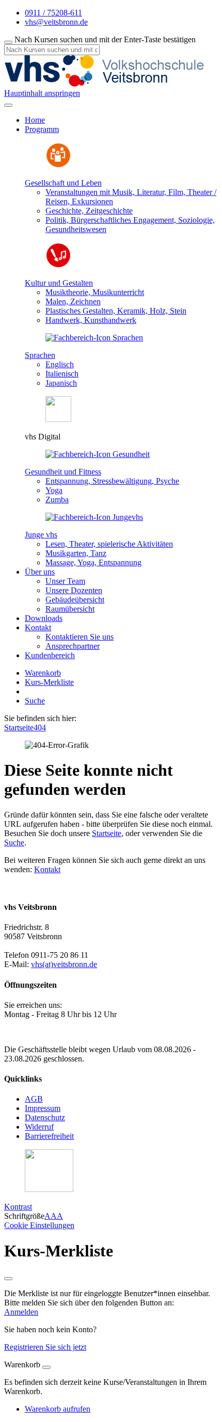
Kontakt (47, 869)
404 (40, 727)
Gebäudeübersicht (74, 599)
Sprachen (40, 355)
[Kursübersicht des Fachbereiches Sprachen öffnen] (94, 337)
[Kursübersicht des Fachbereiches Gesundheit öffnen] (97, 454)
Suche (35, 700)
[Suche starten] (8, 42)
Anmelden (21, 1311)
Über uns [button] (40, 571)
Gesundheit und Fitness (63, 471)
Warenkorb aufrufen (57, 1408)
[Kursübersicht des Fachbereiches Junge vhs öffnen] (94, 517)
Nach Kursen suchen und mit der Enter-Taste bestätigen (105, 39)
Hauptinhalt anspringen (42, 93)
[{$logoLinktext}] (107, 83)
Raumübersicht (69, 608)
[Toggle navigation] (8, 105)
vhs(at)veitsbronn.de (64, 964)
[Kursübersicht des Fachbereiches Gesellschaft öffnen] (58, 165)
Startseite (19, 727)
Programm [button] (42, 129)
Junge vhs (41, 534)
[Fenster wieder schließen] (8, 1278)
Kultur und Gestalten (59, 283)
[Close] (46, 1367)
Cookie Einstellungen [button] (39, 1225)
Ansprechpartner (72, 646)
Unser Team (65, 581)
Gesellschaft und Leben (63, 182)
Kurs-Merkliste (49, 682)
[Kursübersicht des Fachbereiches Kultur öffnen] (58, 265)
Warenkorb (43, 672)
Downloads (43, 618)
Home (35, 120)
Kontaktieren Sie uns (79, 636)
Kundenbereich (50, 655)
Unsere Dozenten (73, 590)
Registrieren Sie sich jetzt (45, 1347)
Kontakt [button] (38, 627)
